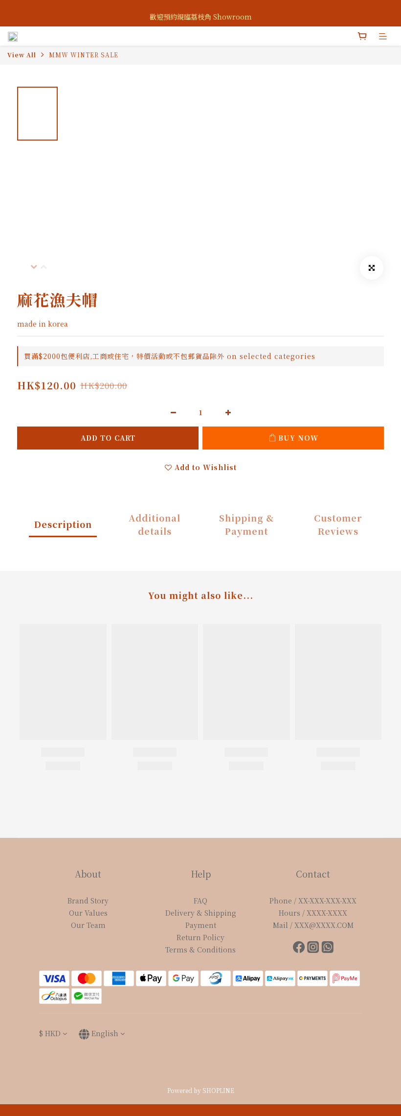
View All (21, 54)
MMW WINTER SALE (83, 54)
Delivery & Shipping (200, 913)
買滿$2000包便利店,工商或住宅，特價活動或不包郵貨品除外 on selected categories (169, 356)
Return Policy (200, 937)
